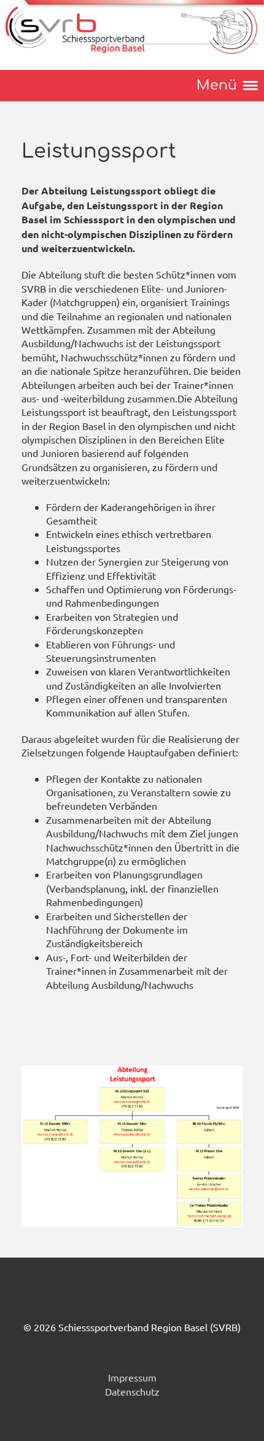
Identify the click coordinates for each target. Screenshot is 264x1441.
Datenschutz (132, 1391)
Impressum (132, 1377)
